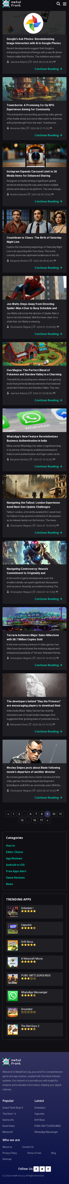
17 (41, 820)
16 (34, 820)
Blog (53, 1153)
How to (10, 845)
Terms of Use (34, 1153)
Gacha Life (8, 1120)
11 (60, 814)
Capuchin (39, 1113)
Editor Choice (14, 852)
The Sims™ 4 (9, 1113)
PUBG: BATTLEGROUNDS (47, 1126)
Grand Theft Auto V (13, 1107)
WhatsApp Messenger (46, 1132)
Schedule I (39, 1107)
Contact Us (28, 1147)
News (9, 884)
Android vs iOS (15, 864)
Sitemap (7, 1159)
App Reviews (14, 858)
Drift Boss (39, 1120)
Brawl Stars (9, 1126)
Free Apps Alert (16, 871)
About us (7, 1147)
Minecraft (8, 1132)
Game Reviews (15, 877)
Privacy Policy (10, 1153)
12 (22, 820)
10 (53, 814)
